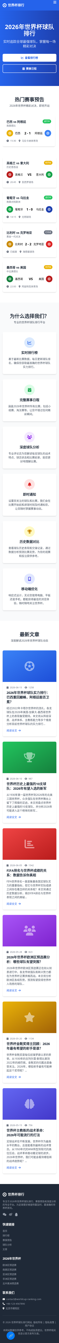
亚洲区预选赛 (9, 1274)
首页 (5, 1230)
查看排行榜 (31, 58)
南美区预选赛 (9, 1269)
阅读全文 (12, 730)
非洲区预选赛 (9, 1278)
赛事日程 (31, 68)
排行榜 (6, 1235)
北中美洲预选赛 (11, 1283)
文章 (5, 1249)
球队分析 (7, 1244)
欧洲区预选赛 (9, 1265)
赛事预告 (7, 1240)
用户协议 (29, 1325)
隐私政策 (49, 1322)
